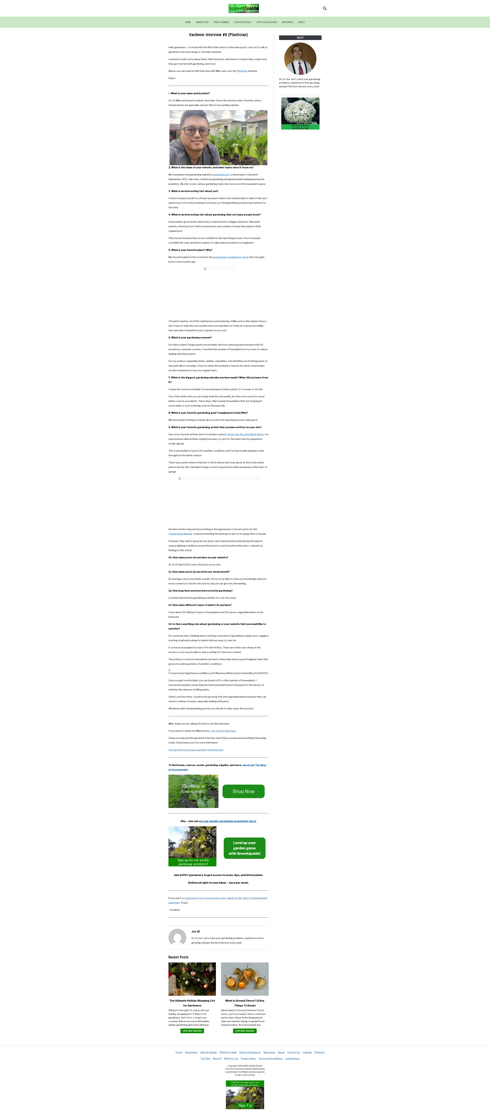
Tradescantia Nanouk (180, 533)
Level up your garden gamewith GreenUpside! (244, 848)
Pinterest (319, 1052)
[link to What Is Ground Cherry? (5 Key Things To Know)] (244, 979)
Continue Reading (192, 1031)
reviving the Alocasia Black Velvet (245, 434)
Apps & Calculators (266, 22)
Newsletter (202, 22)
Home (188, 22)
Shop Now (243, 791)
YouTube (205, 1058)
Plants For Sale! (242, 22)
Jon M (195, 931)
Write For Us (231, 1058)
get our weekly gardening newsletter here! (227, 821)
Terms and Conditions (271, 1058)
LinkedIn (307, 1052)
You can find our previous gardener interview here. (196, 749)
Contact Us (293, 1052)
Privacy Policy (248, 1058)
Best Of (217, 1058)
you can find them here (223, 730)
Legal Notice (292, 1058)
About (301, 22)
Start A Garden (221, 22)
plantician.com (221, 174)
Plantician (242, 71)
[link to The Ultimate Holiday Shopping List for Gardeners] (192, 979)
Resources (287, 22)
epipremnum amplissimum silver (231, 257)
